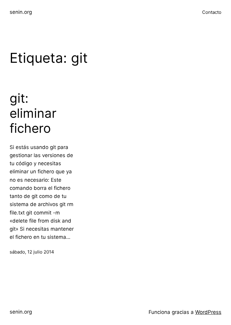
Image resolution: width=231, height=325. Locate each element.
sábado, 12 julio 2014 (32, 252)
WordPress (208, 312)
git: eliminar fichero (33, 113)
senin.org (21, 12)
